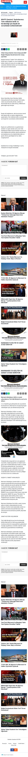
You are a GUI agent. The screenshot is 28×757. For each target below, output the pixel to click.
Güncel (11, 12)
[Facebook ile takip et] (12, 749)
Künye (9, 743)
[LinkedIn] (6, 49)
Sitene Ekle (13, 745)
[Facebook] (2, 49)
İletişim (14, 743)
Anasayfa (5, 12)
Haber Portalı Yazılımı (8, 754)
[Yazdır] (18, 49)
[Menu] (25, 2)
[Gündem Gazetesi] (6, 2)
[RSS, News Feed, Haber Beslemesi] (16, 749)
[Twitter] (4, 49)
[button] (21, 49)
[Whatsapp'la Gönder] (9, 49)
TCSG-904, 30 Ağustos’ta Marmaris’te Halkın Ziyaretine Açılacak (15, 7)
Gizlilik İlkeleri (21, 743)
